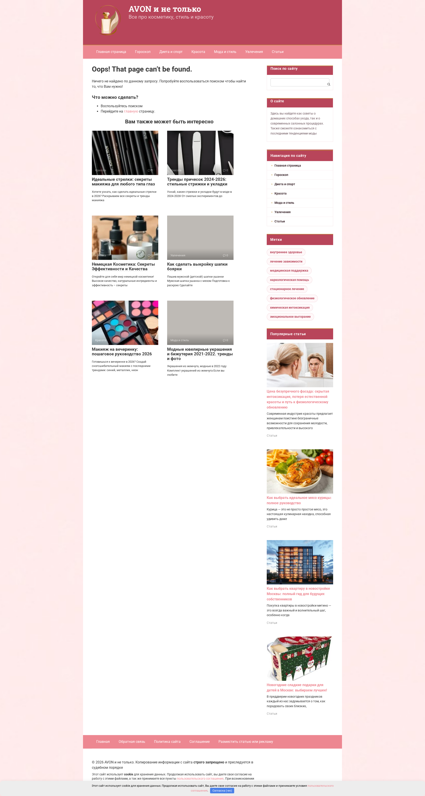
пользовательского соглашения (200, 778)
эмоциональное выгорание (290, 316)
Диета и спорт (171, 52)
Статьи (278, 52)
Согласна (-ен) (222, 790)
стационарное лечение (287, 289)
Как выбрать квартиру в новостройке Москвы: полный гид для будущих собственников (298, 593)
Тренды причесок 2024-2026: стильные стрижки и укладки (197, 182)
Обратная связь (132, 742)
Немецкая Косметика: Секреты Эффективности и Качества (123, 266)
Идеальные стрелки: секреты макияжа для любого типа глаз (123, 182)
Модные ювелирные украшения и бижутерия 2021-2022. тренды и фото (200, 354)
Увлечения (254, 52)
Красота (198, 52)
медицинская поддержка (289, 270)
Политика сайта (167, 742)
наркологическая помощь (289, 280)
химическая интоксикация (290, 307)
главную (131, 111)
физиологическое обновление (292, 298)
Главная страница (111, 52)
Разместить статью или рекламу (245, 742)
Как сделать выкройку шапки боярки (197, 266)
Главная (103, 742)
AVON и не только (165, 8)
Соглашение (199, 742)
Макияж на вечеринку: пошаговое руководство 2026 (122, 351)
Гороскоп (143, 52)
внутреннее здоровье (286, 252)
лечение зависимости (286, 261)
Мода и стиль (225, 52)
